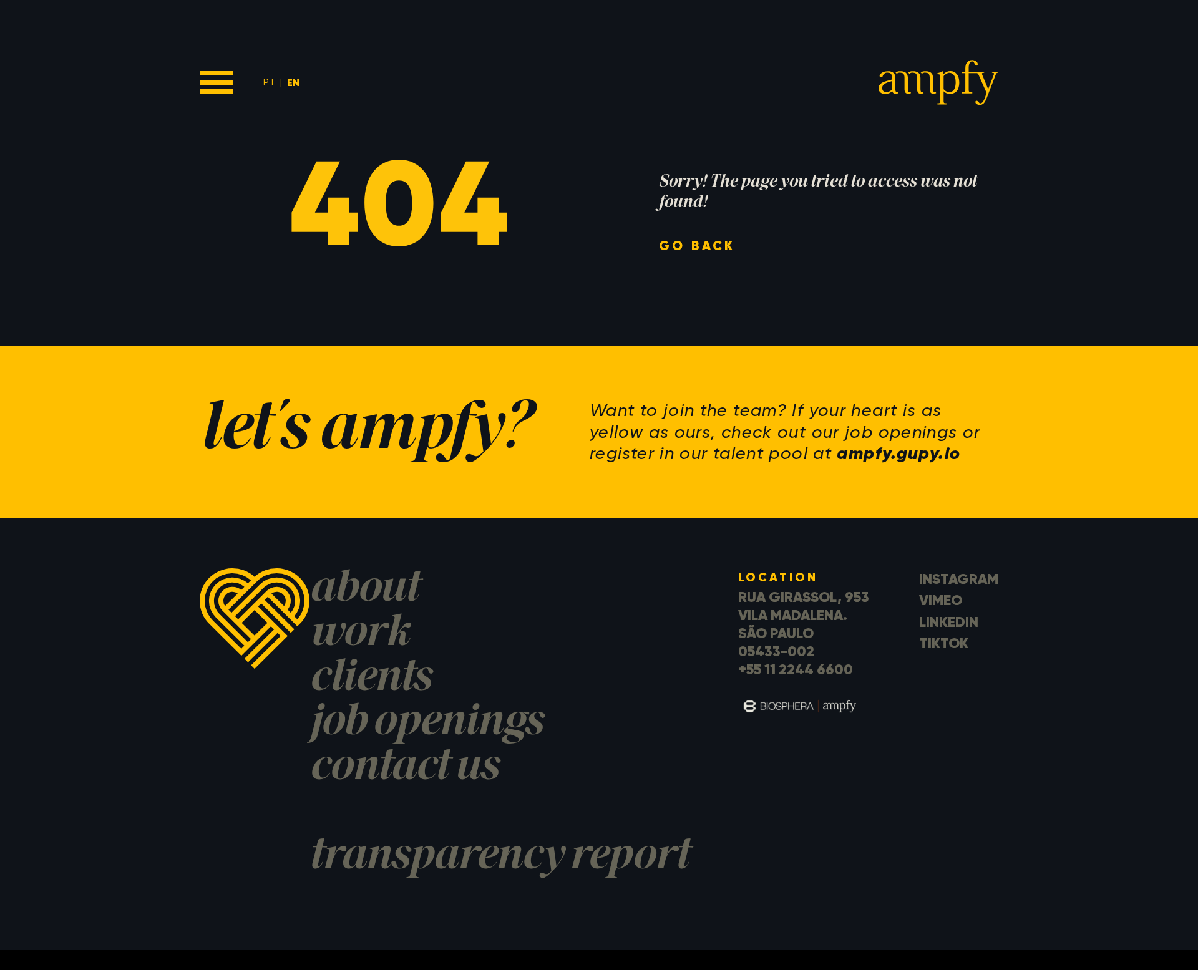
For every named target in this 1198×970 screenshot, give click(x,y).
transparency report (498, 858)
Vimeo (940, 600)
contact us (404, 768)
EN (293, 82)
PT (269, 82)
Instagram (958, 579)
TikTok (943, 643)
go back (697, 246)
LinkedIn (948, 622)
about (363, 590)
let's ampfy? (365, 432)
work (359, 634)
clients (370, 679)
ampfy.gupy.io (898, 453)
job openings (426, 724)
